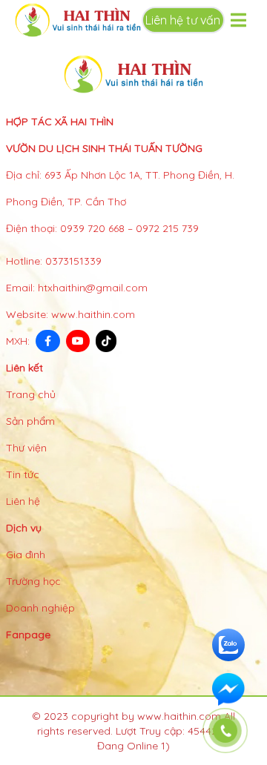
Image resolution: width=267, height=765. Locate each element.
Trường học (33, 581)
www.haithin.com (93, 314)
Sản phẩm (30, 421)
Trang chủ (31, 394)
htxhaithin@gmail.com (93, 287)
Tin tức (22, 474)
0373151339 (73, 261)
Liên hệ (23, 501)
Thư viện (26, 447)
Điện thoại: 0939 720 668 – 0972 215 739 (102, 228)
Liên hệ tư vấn (182, 20)
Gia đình (25, 554)
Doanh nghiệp (40, 608)
